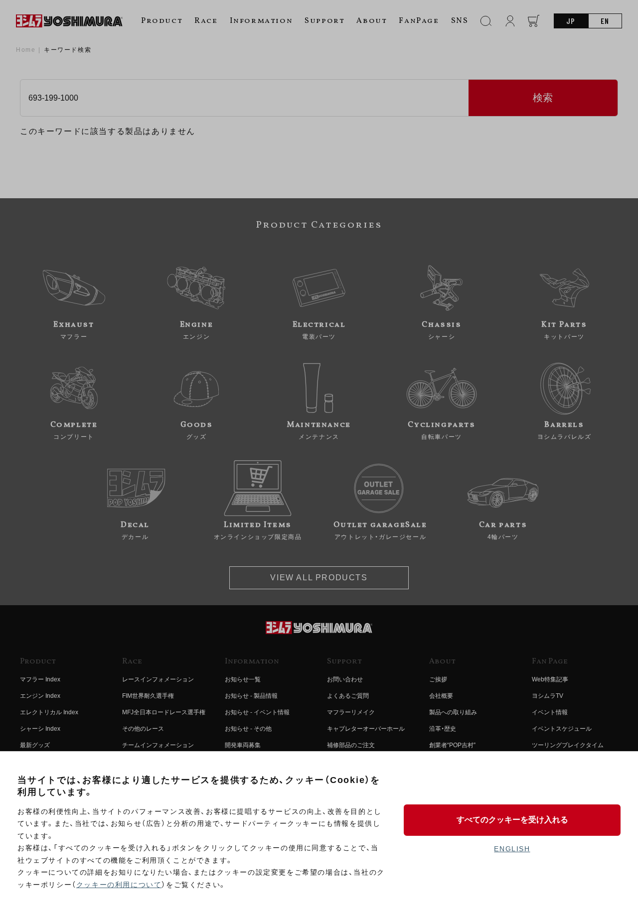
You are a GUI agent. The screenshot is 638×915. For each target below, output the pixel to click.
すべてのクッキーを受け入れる (512, 819)
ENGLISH (512, 849)
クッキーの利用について (119, 885)
